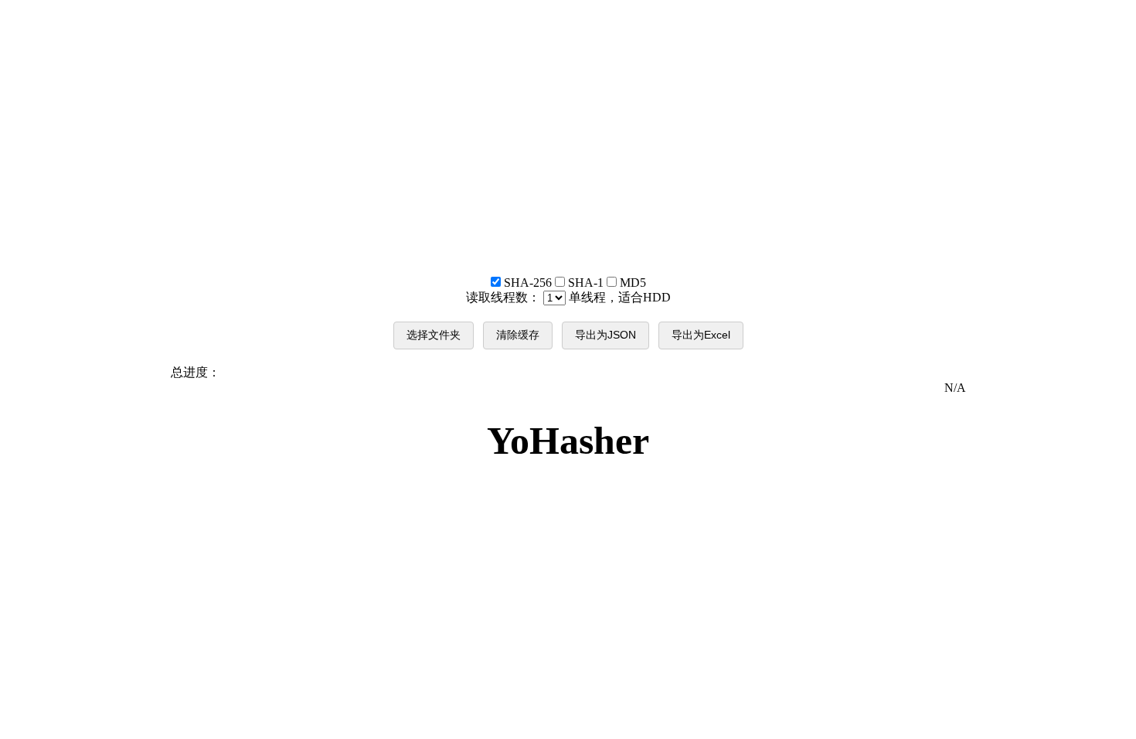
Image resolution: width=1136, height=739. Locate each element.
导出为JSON (605, 335)
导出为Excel (701, 335)
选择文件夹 (433, 335)
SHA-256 (528, 282)
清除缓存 (517, 335)
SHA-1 (586, 282)
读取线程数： (568, 297)
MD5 (631, 282)
